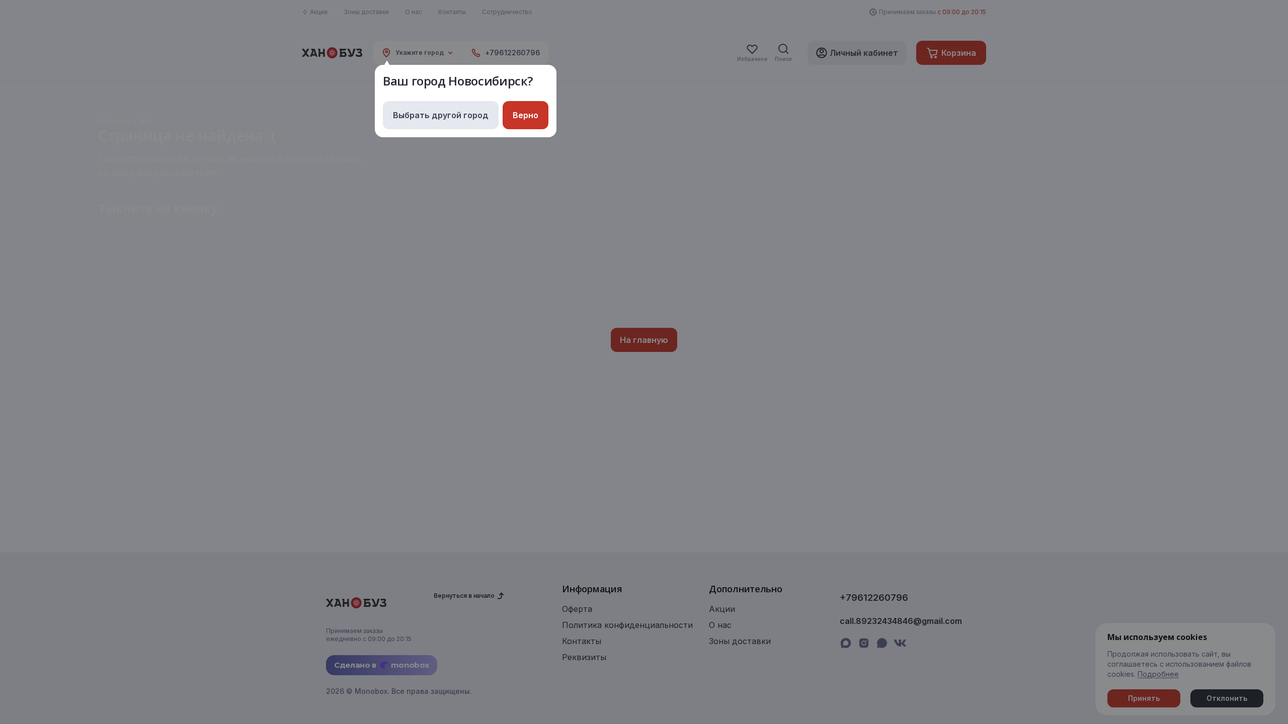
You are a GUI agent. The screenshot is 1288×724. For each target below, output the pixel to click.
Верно (525, 115)
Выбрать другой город (441, 115)
